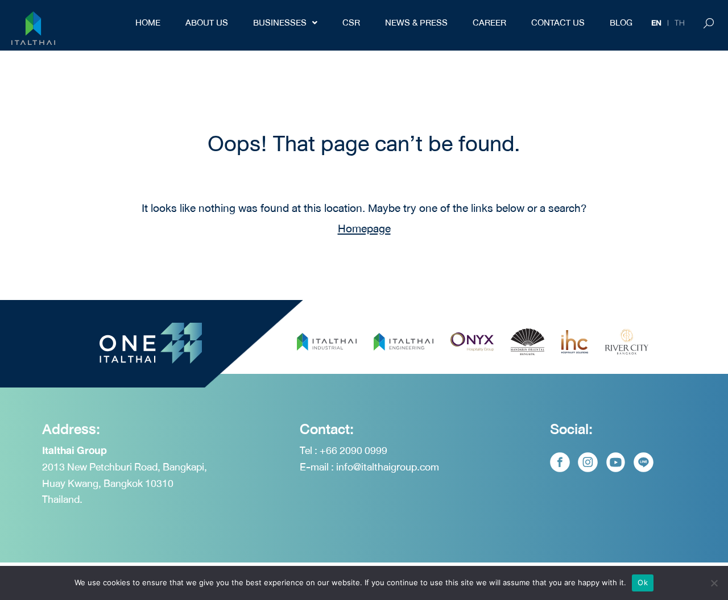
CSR (351, 22)
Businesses (280, 22)
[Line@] (643, 462)
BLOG (621, 22)
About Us (206, 22)
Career (489, 22)
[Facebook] (560, 462)
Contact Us (558, 22)
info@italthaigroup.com (387, 467)
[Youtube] (616, 462)
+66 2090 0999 (353, 450)
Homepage (364, 228)
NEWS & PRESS (416, 22)
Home (147, 22)
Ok (643, 582)
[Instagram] (588, 462)
